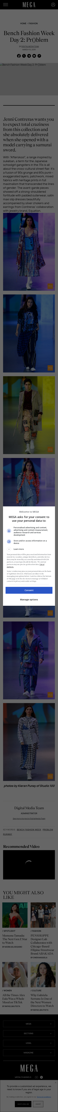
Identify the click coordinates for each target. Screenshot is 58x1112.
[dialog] (29, 556)
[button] (29, 549)
